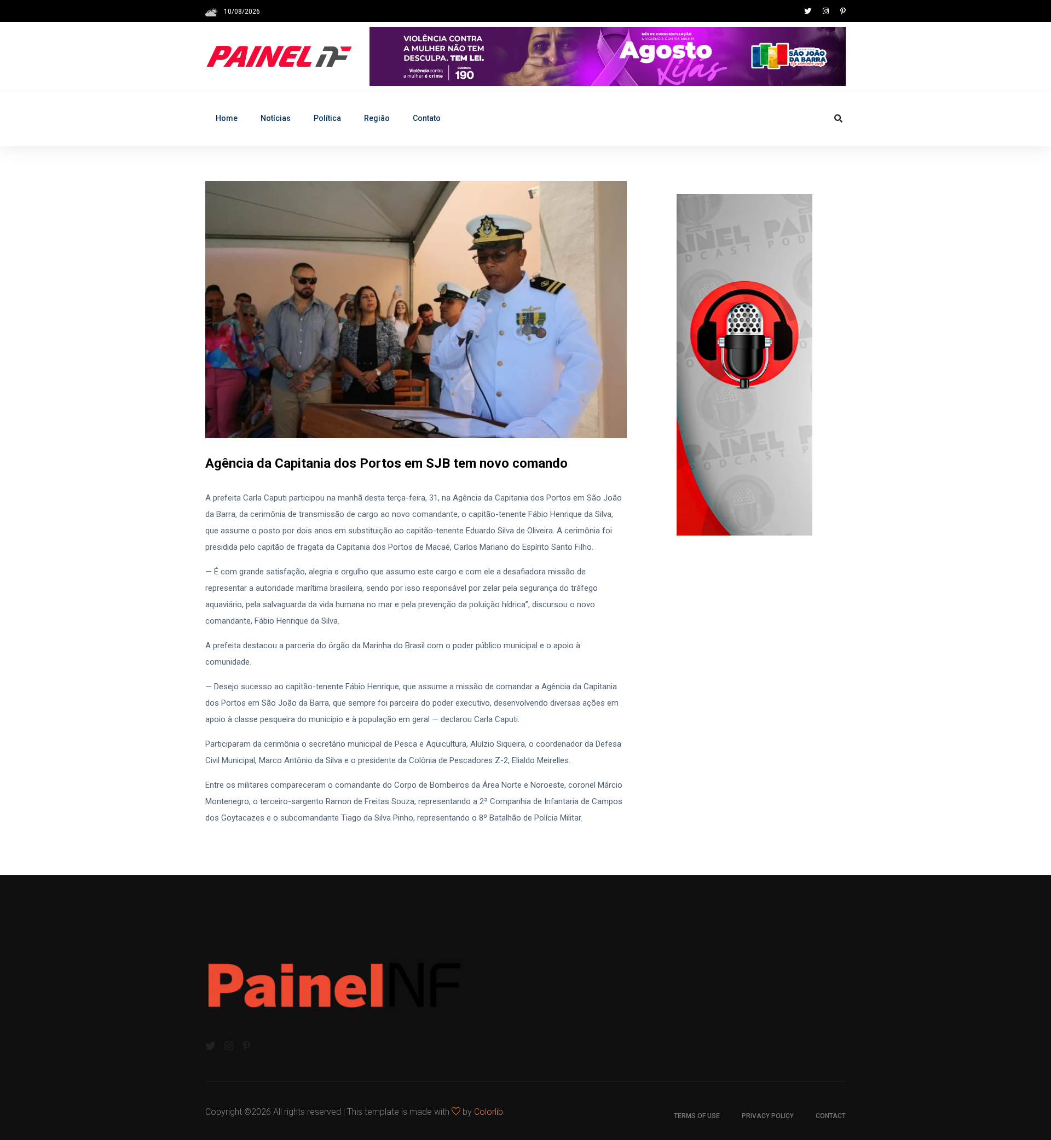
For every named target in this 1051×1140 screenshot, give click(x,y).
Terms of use (697, 1116)
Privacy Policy (768, 1116)
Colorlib (488, 1112)
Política (327, 118)
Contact (831, 1116)
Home (227, 118)
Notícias (276, 118)
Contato (427, 118)
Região (377, 118)
